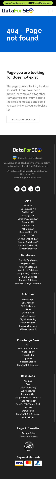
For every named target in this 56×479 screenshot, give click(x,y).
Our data (28, 407)
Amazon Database (28, 267)
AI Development (28, 329)
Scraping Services (28, 326)
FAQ (28, 384)
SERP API (28, 205)
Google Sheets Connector (28, 397)
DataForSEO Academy (28, 365)
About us (28, 381)
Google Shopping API (28, 239)
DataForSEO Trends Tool (28, 404)
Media (28, 309)
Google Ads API (28, 209)
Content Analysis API (28, 245)
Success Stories (28, 362)
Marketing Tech (28, 323)
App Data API (28, 229)
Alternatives (28, 417)
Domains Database (28, 277)
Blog (28, 345)
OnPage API (28, 215)
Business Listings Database (28, 283)
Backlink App (28, 299)
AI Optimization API (28, 249)
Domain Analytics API (28, 242)
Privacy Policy (28, 433)
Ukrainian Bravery (28, 387)
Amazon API (28, 235)
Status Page (28, 411)
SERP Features (28, 391)
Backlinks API (28, 212)
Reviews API (28, 222)
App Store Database (28, 270)
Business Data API (28, 232)
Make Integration (28, 401)
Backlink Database (28, 280)
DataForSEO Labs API (28, 219)
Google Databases (28, 260)
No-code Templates (28, 348)
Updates (28, 358)
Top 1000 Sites (28, 394)
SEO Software (28, 306)
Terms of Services (29, 436)
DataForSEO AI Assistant (28, 414)
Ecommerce (28, 313)
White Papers (28, 352)
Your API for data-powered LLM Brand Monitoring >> (28, 3)
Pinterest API (28, 225)
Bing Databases (28, 263)
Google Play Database (28, 273)
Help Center (28, 355)
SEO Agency (28, 303)
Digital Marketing (28, 319)
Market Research (28, 316)
